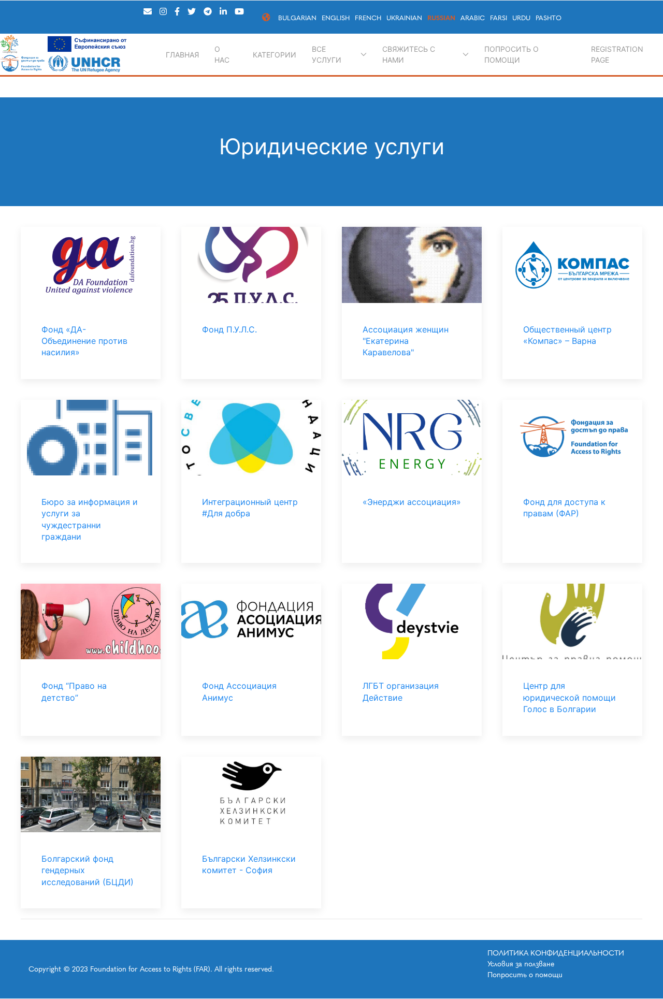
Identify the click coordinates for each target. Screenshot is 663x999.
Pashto (548, 18)
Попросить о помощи (511, 54)
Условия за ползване (520, 964)
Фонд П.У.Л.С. (229, 329)
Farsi (498, 18)
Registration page (617, 54)
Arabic (472, 18)
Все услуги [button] (326, 54)
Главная (182, 54)
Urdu (521, 18)
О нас (221, 54)
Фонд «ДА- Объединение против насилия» (84, 341)
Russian (441, 18)
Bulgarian (297, 18)
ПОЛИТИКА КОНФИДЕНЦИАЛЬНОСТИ (555, 953)
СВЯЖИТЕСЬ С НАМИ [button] (408, 54)
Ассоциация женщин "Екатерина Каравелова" (406, 341)
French (368, 18)
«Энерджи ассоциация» (412, 502)
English (336, 18)
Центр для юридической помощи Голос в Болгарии (569, 697)
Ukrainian (404, 18)
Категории (274, 54)
